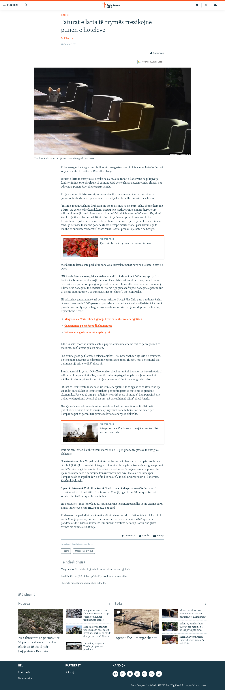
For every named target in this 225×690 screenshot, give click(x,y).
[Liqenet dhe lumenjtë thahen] (136, 621)
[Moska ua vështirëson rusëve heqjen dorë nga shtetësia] (170, 639)
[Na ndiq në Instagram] (123, 674)
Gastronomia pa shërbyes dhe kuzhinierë (88, 326)
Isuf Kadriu (67, 38)
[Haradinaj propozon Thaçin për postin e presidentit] (74, 646)
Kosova (24, 604)
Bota (118, 604)
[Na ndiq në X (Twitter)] (137, 674)
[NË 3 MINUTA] (197, 5)
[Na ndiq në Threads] (144, 674)
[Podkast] (206, 5)
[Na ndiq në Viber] (152, 674)
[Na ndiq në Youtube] (130, 674)
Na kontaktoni (25, 678)
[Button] (157, 53)
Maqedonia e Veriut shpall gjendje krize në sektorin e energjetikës (103, 319)
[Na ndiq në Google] (159, 674)
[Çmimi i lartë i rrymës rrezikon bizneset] (80, 247)
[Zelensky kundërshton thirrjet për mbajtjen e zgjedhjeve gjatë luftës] (170, 626)
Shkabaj (69, 672)
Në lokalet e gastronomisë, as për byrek (87, 332)
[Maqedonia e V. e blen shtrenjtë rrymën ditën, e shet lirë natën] (80, 432)
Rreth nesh (24, 672)
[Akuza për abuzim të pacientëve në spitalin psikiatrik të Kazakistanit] (170, 613)
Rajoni (65, 15)
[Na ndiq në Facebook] (115, 674)
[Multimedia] (215, 5)
